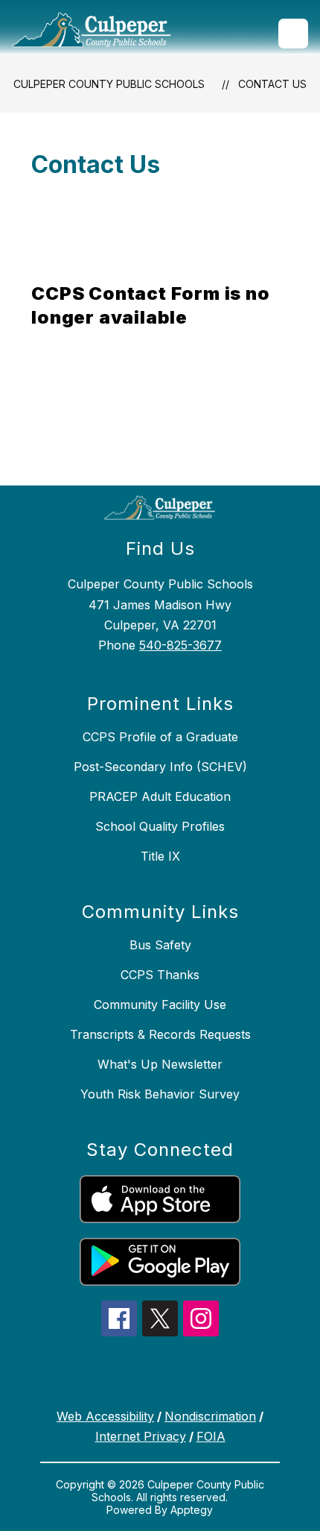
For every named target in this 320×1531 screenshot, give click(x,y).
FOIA (210, 1436)
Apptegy (191, 1509)
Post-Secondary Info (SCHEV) (160, 766)
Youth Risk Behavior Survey (160, 1094)
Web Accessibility (105, 1416)
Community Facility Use (160, 1004)
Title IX (160, 856)
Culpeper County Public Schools (109, 84)
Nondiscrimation (210, 1416)
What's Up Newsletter (160, 1064)
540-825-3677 (180, 645)
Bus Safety (160, 944)
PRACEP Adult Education (160, 796)
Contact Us (272, 84)
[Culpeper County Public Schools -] (98, 33)
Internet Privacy (140, 1436)
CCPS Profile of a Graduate (160, 736)
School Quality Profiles (160, 826)
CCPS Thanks (160, 974)
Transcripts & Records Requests (160, 1034)
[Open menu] (293, 33)
